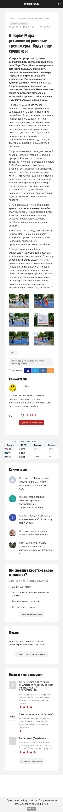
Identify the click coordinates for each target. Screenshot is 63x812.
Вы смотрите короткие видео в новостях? (31, 572)
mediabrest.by (31, 4)
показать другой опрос (32, 615)
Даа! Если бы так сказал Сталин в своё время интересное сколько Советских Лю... (36, 548)
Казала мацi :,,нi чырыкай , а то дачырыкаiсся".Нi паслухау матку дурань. (35, 519)
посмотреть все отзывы (31, 761)
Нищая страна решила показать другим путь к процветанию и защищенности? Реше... (32, 502)
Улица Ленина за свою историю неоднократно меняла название (27, 643)
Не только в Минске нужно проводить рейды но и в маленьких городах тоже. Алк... (34, 483)
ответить (31, 415)
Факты (14, 633)
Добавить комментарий (31, 422)
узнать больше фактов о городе (31, 654)
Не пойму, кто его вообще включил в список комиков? (35, 533)
